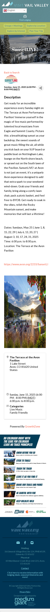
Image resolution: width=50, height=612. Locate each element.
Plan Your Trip (36, 31)
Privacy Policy (25, 592)
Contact (25, 568)
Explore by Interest (16, 31)
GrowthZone (32, 426)
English (11, 10)
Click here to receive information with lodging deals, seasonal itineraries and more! (25, 575)
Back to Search (11, 72)
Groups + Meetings (13, 26)
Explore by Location (36, 26)
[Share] (41, 88)
